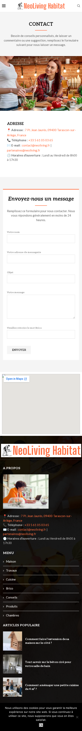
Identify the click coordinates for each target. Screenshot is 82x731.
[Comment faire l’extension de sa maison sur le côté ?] (12, 641)
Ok (41, 725)
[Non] (77, 717)
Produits (12, 606)
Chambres (12, 615)
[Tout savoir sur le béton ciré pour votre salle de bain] (12, 664)
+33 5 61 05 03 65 (40, 140)
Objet (10, 272)
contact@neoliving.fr (36, 145)
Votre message (15, 292)
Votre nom (13, 232)
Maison (11, 561)
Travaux (11, 570)
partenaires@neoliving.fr (23, 150)
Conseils (11, 597)
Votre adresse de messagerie (24, 252)
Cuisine (11, 579)
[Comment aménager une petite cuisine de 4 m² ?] (12, 687)
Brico (9, 588)
